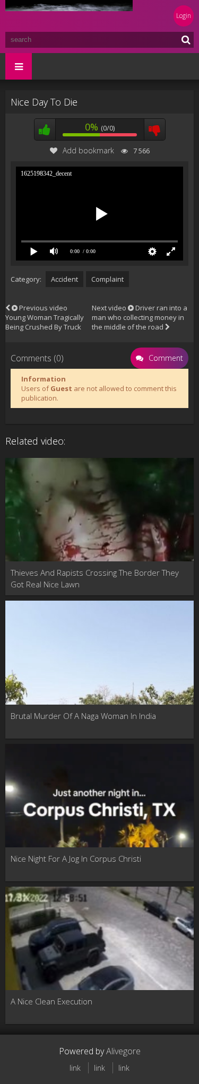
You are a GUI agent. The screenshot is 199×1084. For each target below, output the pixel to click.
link (75, 1068)
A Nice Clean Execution (51, 1001)
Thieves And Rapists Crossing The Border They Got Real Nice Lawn (95, 578)
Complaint (107, 279)
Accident (64, 279)
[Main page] (69, 16)
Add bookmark (88, 150)
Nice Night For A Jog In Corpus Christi (76, 858)
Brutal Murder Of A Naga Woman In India (83, 715)
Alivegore (123, 1051)
